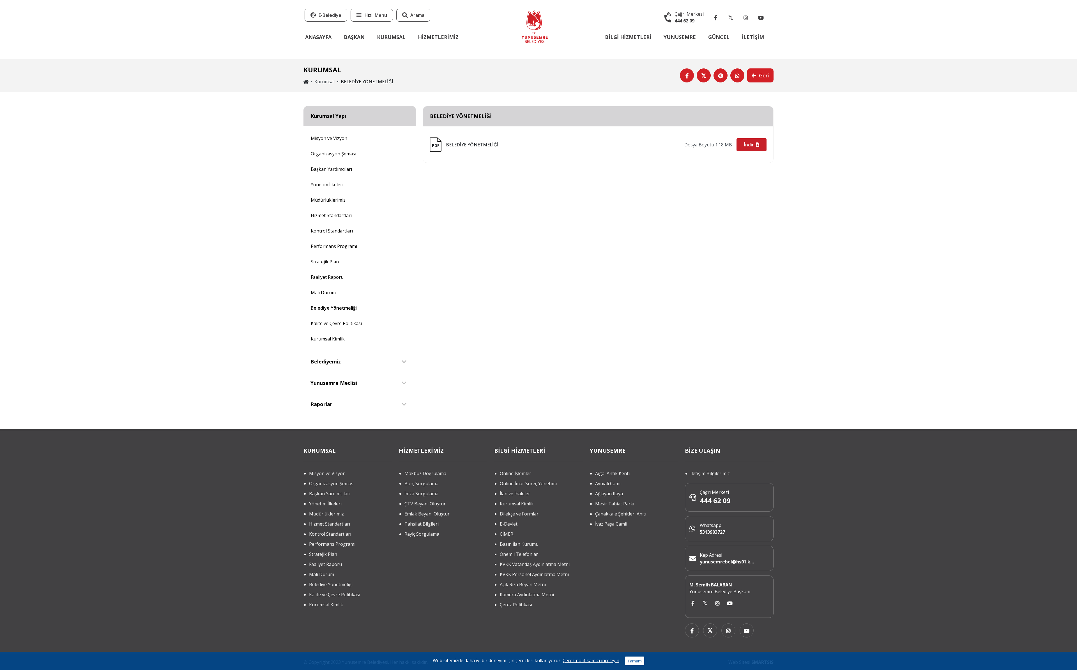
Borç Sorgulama (421, 483)
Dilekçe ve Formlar (519, 514)
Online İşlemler (515, 473)
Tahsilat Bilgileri (421, 524)
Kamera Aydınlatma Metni (527, 594)
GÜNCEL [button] (718, 37)
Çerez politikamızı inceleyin (591, 660)
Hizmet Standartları (331, 215)
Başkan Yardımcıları (331, 169)
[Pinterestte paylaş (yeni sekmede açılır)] (721, 75)
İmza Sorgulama (421, 494)
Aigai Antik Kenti (612, 473)
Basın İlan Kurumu (519, 544)
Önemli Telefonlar (519, 554)
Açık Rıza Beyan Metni (523, 584)
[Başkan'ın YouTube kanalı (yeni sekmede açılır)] (729, 603)
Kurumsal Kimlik (328, 339)
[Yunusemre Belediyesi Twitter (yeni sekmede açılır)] (731, 17)
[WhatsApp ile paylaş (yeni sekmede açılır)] (737, 75)
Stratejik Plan (325, 262)
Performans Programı (334, 246)
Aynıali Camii (608, 483)
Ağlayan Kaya (609, 494)
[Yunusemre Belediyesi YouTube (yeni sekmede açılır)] (761, 17)
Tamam (634, 661)
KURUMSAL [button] (391, 37)
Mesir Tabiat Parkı (614, 504)
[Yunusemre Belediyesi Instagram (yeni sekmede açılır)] (746, 17)
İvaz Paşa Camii (611, 524)
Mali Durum (323, 292)
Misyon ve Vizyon (329, 138)
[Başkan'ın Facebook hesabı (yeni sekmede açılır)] (692, 603)
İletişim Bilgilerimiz (710, 473)
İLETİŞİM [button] (753, 37)
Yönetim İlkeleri (327, 184)
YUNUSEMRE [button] (680, 37)
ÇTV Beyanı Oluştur (425, 504)
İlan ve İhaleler (515, 494)
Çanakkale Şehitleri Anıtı (620, 514)
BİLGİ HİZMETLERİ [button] (628, 37)
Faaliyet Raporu (327, 277)
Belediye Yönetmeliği (334, 308)
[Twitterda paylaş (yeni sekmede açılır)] (704, 75)
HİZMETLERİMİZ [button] (438, 37)
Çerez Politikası (516, 605)
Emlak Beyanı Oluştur (427, 514)
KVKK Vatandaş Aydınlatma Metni (535, 564)
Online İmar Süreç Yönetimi (528, 483)
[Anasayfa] (535, 26)
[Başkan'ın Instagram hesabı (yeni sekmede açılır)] (717, 603)
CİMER (506, 534)
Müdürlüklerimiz (328, 200)
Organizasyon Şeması (333, 154)
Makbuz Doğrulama (425, 473)
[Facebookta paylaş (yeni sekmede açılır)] (687, 75)
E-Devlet (508, 524)
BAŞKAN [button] (354, 37)
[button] (372, 15)
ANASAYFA (318, 37)
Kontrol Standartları (332, 231)
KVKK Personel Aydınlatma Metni (534, 574)
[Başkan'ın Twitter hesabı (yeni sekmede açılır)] (705, 603)
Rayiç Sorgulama (421, 534)
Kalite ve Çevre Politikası (336, 323)
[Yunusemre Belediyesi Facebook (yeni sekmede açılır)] (715, 17)
